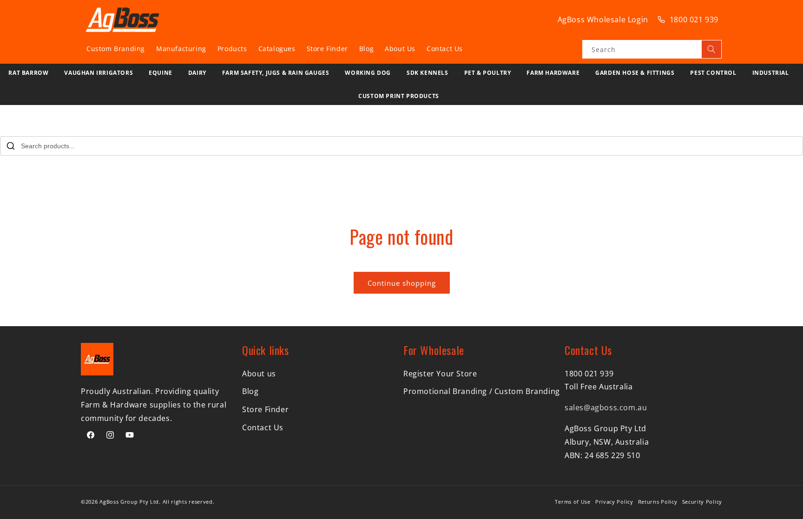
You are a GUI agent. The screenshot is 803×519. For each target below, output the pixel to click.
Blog (250, 391)
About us (259, 373)
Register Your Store (440, 373)
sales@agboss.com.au (606, 407)
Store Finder (265, 409)
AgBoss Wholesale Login (603, 19)
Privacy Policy (614, 501)
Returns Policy (658, 501)
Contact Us (262, 427)
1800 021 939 (694, 19)
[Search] (711, 49)
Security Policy (702, 501)
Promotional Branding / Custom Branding (481, 391)
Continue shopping (402, 283)
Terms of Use (572, 501)
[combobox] (652, 49)
